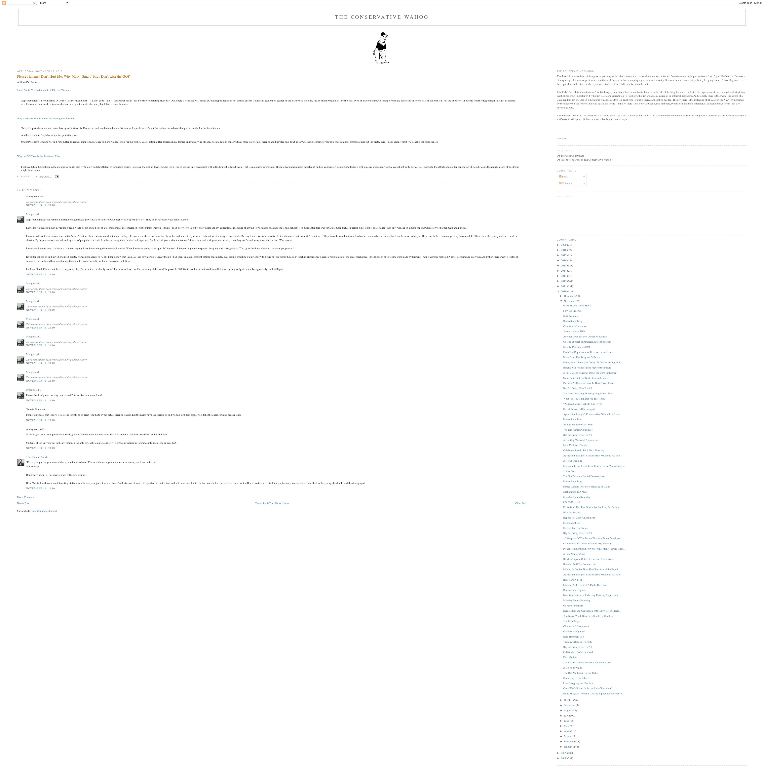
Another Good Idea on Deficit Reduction (585, 336)
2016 (564, 260)
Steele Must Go (571, 523)
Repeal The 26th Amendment (579, 517)
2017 (564, 255)
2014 (564, 270)
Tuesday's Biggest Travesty (577, 641)
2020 (564, 245)
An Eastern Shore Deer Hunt (578, 424)
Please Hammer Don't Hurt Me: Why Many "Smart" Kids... (594, 548)
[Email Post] (56, 176)
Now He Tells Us (572, 310)
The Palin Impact (572, 621)
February (569, 741)
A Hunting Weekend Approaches (580, 440)
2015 (564, 265)
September (570, 705)
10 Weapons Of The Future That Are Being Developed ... (593, 538)
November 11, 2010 (40, 205)
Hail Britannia (571, 316)
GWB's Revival (571, 502)
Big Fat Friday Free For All (577, 388)
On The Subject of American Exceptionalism (587, 341)
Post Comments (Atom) (44, 511)
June (567, 720)
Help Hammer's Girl (573, 636)
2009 (564, 753)
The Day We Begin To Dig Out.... (580, 673)
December (569, 296)
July (566, 715)
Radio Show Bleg (572, 321)
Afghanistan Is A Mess (575, 491)
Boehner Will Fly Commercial (579, 564)
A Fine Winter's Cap (574, 554)
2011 (564, 286)
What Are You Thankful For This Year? (584, 398)
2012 (564, 281)
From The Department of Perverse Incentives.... (588, 352)
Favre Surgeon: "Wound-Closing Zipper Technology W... (593, 693)
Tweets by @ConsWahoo (268, 503)
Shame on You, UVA (574, 331)
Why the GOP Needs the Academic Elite (38, 156)
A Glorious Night (572, 667)
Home (286, 503)
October (568, 700)
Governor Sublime (573, 605)
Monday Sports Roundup (577, 497)
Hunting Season (571, 512)
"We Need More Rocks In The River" (583, 404)
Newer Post (23, 503)
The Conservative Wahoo (382, 16)
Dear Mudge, (570, 657)
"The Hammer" (34, 457)
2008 (564, 758)
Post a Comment (26, 497)
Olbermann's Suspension (576, 626)
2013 (564, 276)
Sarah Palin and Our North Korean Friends (585, 378)
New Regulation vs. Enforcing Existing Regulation (590, 595)
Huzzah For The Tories (575, 528)
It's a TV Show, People (575, 445)
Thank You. (569, 471)
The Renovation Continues (577, 429)
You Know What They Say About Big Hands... (588, 616)
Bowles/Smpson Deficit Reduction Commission (588, 559)
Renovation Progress (574, 590)
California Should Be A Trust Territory (583, 450)
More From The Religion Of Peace (581, 357)
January (568, 746)
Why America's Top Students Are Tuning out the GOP (45, 118)
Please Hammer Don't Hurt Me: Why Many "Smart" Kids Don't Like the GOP (73, 76)
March (568, 736)
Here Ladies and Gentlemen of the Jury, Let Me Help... (592, 610)
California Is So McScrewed (578, 652)
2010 (564, 291)
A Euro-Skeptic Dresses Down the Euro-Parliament (590, 372)
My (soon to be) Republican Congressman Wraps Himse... (594, 466)
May (567, 726)
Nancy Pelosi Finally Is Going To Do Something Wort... (593, 362)
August (568, 710)
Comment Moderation (575, 326)
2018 (564, 250)
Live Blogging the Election (578, 683)
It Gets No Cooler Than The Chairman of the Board (590, 569)
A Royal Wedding (572, 460)
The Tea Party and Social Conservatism (584, 476)
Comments (567, 183)
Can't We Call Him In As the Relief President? (587, 688)
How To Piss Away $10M (576, 347)
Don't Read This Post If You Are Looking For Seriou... (592, 507)
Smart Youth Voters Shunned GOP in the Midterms (44, 90)
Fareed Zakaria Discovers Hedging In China (586, 486)
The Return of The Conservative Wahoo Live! (587, 662)
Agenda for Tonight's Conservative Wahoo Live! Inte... (592, 414)
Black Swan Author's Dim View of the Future (587, 367)
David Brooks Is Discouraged (579, 409)
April (567, 731)
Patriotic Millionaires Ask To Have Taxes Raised (589, 383)
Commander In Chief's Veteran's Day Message (587, 543)
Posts (564, 176)
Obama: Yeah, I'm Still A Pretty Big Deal (585, 585)
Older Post (520, 503)
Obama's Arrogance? (574, 631)
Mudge (30, 214)
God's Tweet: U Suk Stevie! (577, 305)
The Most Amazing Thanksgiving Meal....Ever (588, 393)
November (570, 301)
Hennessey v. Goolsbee (575, 678)
